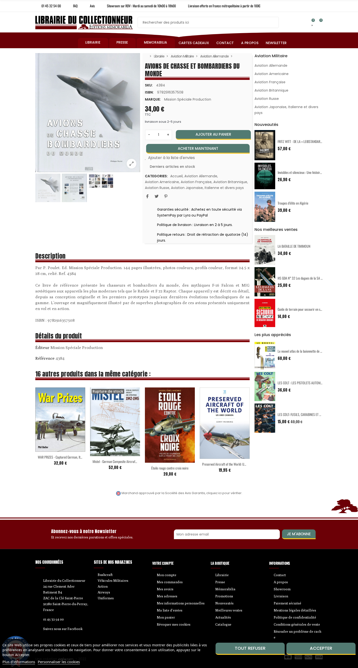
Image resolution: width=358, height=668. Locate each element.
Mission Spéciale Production (187, 99)
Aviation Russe (157, 187)
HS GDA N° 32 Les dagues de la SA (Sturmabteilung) (310, 278)
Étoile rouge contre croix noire (169, 467)
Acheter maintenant (198, 148)
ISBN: (149, 92)
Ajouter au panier (213, 134)
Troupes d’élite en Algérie (293, 203)
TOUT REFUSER (250, 648)
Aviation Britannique (230, 181)
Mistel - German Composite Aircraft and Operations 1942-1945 (131, 461)
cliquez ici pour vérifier (224, 493)
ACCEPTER (321, 648)
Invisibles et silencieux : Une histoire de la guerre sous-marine (315, 172)
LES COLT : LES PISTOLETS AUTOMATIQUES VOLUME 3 (311, 382)
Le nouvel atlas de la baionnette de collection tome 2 (310, 351)
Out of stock (105, 453)
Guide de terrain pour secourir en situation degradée (310, 309)
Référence (45, 358)
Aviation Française (196, 181)
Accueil (176, 176)
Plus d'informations (18, 661)
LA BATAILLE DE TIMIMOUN (294, 246)
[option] (87, 112)
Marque (42, 348)
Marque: (153, 99)
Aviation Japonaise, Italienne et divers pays (207, 187)
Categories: (156, 176)
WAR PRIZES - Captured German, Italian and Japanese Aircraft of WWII (81, 457)
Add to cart (50, 449)
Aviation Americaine (162, 181)
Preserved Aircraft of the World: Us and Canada (231, 464)
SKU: (149, 85)
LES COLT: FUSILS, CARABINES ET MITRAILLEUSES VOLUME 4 (315, 414)
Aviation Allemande (200, 176)
